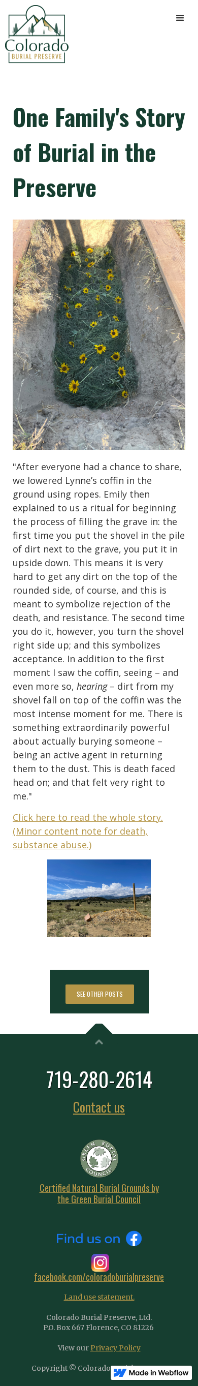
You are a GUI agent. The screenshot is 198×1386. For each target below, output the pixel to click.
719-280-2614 (99, 1079)
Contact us (99, 1107)
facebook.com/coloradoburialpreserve (99, 1277)
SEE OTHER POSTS (100, 994)
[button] (180, 17)
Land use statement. (99, 1297)
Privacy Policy (115, 1347)
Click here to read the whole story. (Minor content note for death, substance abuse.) (88, 831)
